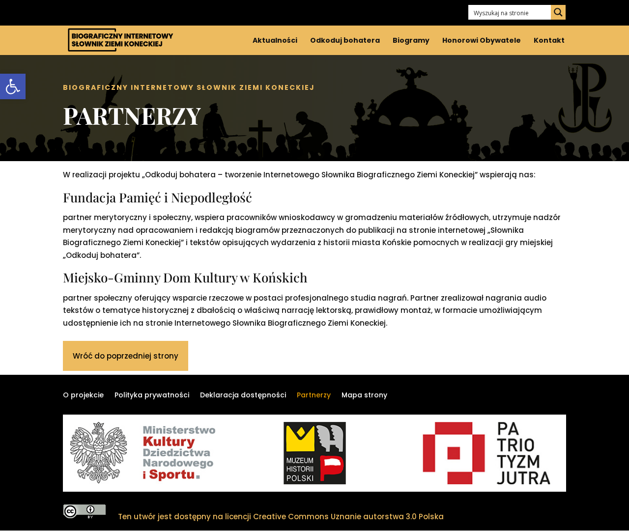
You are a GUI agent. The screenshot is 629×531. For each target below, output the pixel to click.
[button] (558, 12)
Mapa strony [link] (364, 395)
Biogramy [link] (411, 41)
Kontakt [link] (550, 41)
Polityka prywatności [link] (151, 395)
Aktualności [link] (275, 41)
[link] (13, 86)
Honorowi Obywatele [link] (481, 41)
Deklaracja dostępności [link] (243, 395)
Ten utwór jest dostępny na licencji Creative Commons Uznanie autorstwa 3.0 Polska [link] (281, 516)
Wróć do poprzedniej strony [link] (125, 356)
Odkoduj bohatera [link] (345, 41)
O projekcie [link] (83, 395)
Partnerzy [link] (314, 395)
